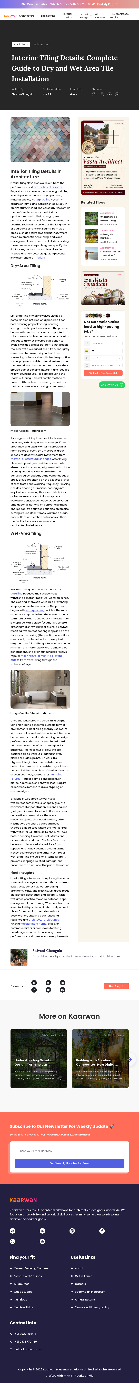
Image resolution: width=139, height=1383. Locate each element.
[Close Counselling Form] (106, 656)
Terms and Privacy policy (86, 724)
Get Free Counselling (66, 717)
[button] (37, 687)
